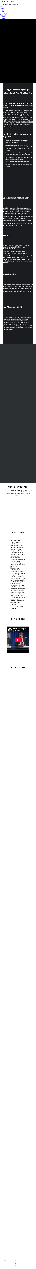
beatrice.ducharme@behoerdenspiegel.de (15, 253)
